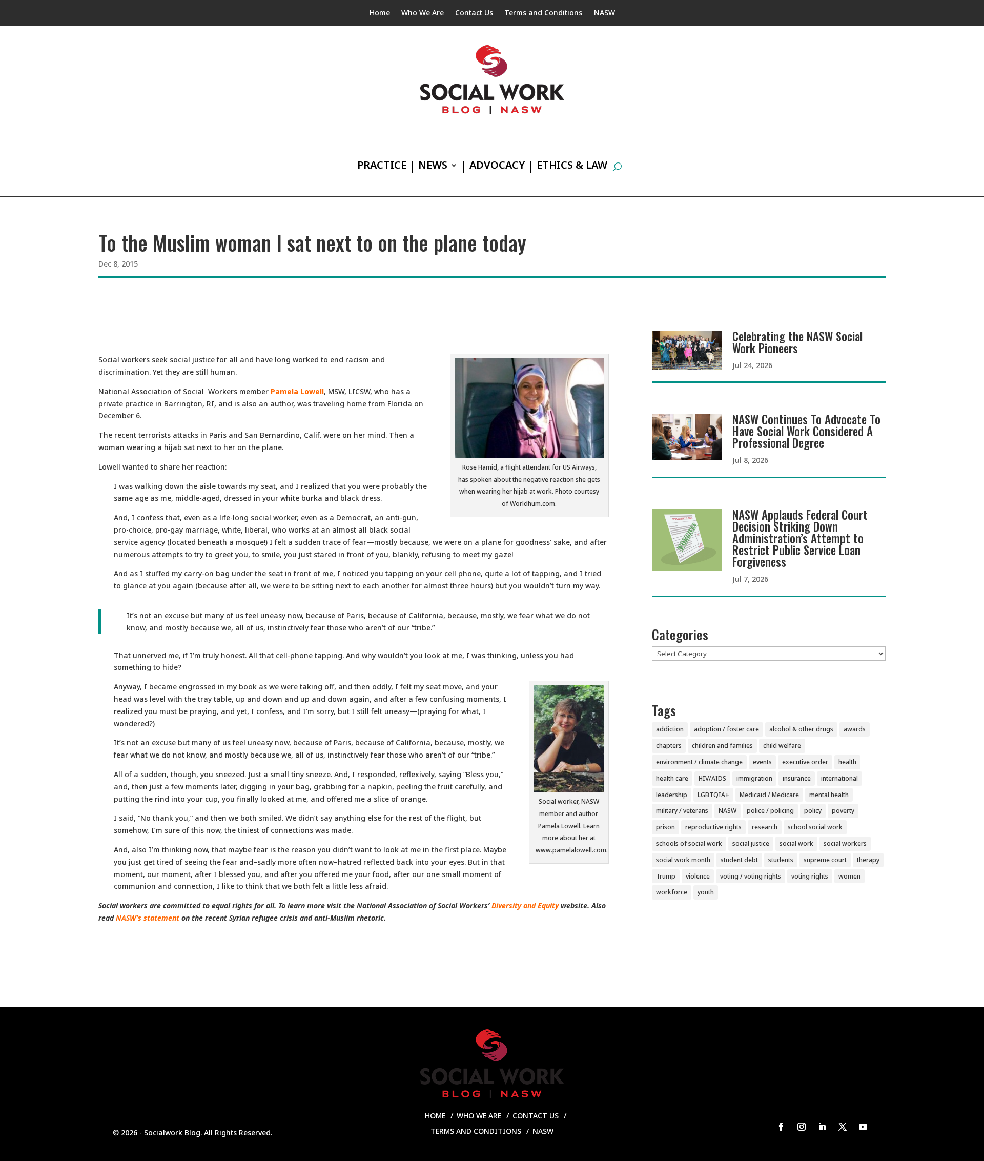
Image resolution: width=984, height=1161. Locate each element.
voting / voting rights (750, 876)
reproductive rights (713, 827)
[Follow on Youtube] (863, 1126)
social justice (750, 843)
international (839, 778)
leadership (671, 794)
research (764, 827)
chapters (669, 745)
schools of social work (689, 843)
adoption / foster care (726, 729)
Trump (665, 876)
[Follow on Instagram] (801, 1126)
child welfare (782, 745)
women (849, 876)
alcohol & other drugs (801, 729)
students (780, 860)
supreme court (825, 860)
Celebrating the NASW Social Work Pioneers (797, 342)
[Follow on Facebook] (781, 1126)
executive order (805, 762)
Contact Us (474, 13)
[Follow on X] (842, 1126)
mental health (829, 794)
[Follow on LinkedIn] (822, 1126)
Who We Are (422, 13)
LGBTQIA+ (713, 794)
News (432, 166)
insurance (797, 778)
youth (706, 892)
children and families (722, 745)
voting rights (809, 876)
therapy (868, 860)
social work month (683, 860)
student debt (739, 860)
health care (672, 778)
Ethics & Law (572, 166)
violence (698, 876)
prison (665, 827)
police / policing (770, 810)
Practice (381, 166)
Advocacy (497, 166)
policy (813, 810)
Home (380, 13)
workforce (671, 892)
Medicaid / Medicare (769, 794)
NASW (604, 13)
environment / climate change (699, 762)
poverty (843, 810)
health (847, 762)
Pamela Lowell (296, 391)
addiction (670, 729)
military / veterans (682, 810)
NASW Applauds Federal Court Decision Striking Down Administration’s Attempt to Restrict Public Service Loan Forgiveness (800, 538)
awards (855, 729)
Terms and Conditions (543, 13)
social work (796, 843)
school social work (815, 827)
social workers (845, 843)
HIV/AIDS (712, 778)
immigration (754, 778)
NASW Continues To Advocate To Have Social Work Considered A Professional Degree (806, 431)
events (762, 762)
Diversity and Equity (525, 905)
